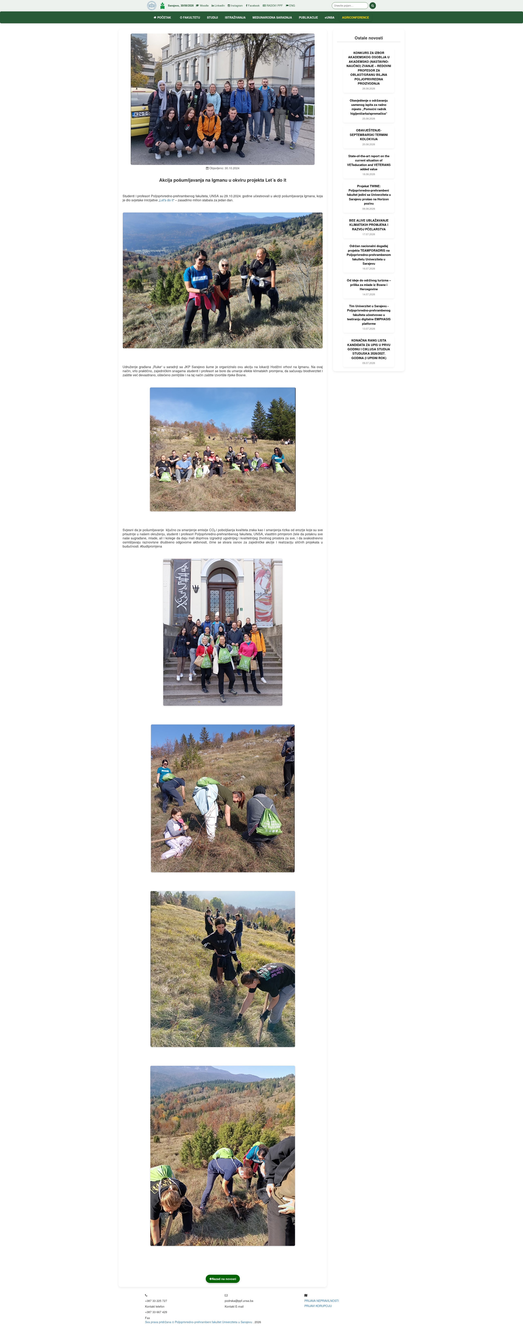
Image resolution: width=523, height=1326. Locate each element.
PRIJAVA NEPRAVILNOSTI (321, 1301)
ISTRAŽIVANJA (235, 17)
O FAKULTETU (190, 17)
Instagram (236, 5)
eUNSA (329, 17)
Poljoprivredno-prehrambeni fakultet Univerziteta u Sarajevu (214, 1322)
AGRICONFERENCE (355, 17)
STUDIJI (212, 17)
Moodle (204, 5)
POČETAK (164, 17)
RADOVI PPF (274, 5)
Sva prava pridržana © (160, 1322)
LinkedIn (219, 5)
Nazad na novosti (224, 1279)
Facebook (253, 5)
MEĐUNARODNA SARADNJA (272, 17)
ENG (291, 5)
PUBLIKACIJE (308, 17)
